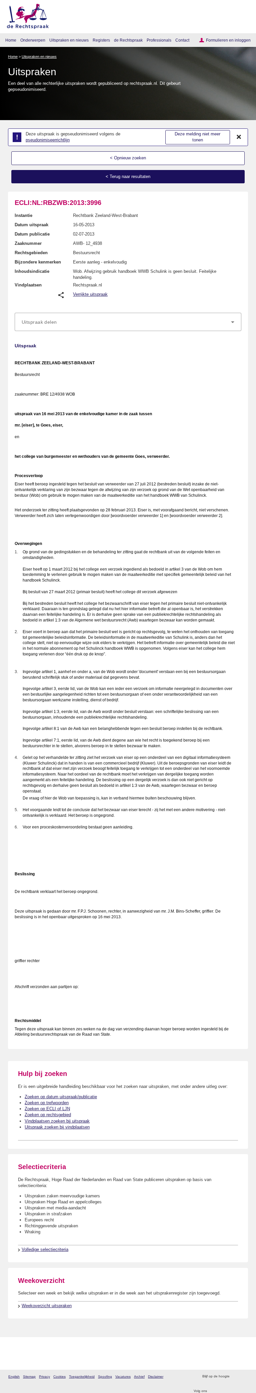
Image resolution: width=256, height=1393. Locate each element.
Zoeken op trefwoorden (47, 1102)
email (244, 1376)
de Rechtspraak (128, 40)
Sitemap (29, 1376)
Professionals (159, 40)
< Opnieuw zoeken (128, 157)
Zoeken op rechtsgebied (48, 1114)
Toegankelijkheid (82, 1376)
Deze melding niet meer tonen (197, 137)
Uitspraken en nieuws (69, 40)
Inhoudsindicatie (32, 271)
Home (10, 40)
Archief (139, 1376)
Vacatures (123, 1376)
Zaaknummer (28, 243)
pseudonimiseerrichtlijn (48, 139)
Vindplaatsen (28, 284)
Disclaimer (155, 1376)
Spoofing (105, 1376)
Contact (182, 40)
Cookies (59, 1376)
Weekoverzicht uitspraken (47, 1305)
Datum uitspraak (31, 224)
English (14, 1376)
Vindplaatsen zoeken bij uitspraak (57, 1121)
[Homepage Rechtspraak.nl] (25, 15)
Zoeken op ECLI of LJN (47, 1108)
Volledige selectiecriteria (45, 1249)
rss (235, 1376)
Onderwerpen (32, 40)
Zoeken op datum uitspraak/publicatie (61, 1096)
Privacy (44, 1376)
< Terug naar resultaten (128, 176)
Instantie (23, 215)
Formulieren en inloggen (228, 40)
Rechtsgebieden (31, 252)
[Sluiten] (239, 137)
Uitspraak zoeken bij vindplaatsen (57, 1127)
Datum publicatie (32, 234)
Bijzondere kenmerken (38, 262)
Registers (101, 40)
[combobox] (128, 322)
